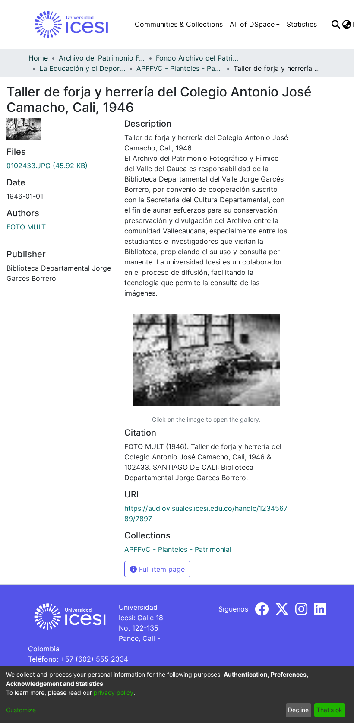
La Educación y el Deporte (82, 68)
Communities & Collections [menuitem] (179, 24)
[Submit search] (335, 24)
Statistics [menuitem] (302, 24)
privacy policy (113, 692)
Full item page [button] (161, 569)
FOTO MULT (26, 227)
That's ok (329, 709)
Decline (298, 709)
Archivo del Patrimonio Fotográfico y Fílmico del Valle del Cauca (102, 58)
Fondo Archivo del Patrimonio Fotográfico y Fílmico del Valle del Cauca (199, 58)
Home (38, 58)
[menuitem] (255, 24)
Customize (21, 709)
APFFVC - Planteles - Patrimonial (179, 68)
